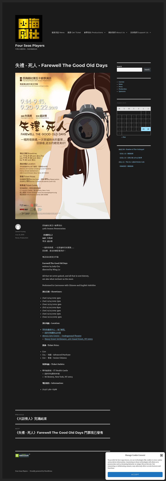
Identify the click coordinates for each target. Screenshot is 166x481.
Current (121, 82)
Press (121, 87)
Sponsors (122, 91)
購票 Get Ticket (74, 32)
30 (148, 129)
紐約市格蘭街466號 (53, 333)
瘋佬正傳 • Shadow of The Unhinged (131, 149)
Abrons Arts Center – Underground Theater (61, 336)
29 (143, 129)
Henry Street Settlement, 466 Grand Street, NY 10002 (69, 339)
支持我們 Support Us (139, 32)
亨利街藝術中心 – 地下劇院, (53, 329)
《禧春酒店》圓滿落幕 (126, 166)
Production (24, 238)
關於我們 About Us (117, 32)
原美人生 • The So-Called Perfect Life (131, 162)
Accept (135, 474)
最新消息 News (58, 32)
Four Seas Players (29, 45)
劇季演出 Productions (93, 32)
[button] (161, 455)
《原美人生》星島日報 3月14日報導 (130, 158)
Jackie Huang (20, 231)
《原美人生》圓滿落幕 (126, 154)
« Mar (124, 137)
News (17, 238)
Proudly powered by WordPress (41, 471)
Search (119, 66)
